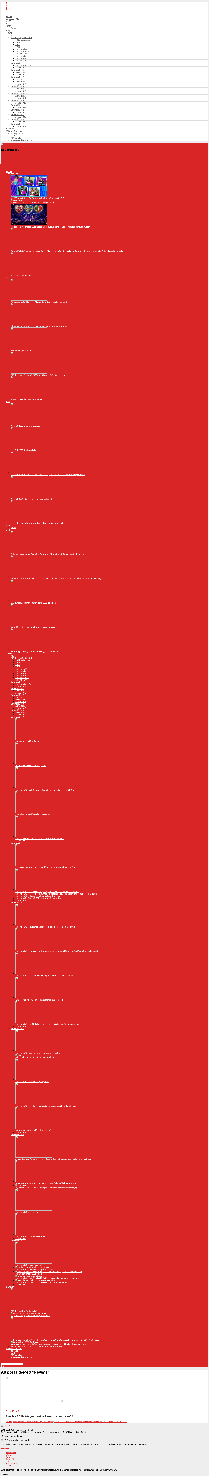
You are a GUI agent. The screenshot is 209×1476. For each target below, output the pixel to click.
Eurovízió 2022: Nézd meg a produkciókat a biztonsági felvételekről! (45, 927)
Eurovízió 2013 (22, 58)
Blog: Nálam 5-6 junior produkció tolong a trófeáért (33, 627)
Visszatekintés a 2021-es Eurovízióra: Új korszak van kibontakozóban (45, 867)
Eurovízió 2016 (17, 70)
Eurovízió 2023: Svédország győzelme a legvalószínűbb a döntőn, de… (46, 1106)
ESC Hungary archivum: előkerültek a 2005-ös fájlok (33, 603)
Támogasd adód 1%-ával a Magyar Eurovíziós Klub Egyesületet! (39, 302)
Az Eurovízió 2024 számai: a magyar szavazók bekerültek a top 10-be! (45, 1183)
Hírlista (9, 33)
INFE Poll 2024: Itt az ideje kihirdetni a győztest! (31, 499)
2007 (17, 44)
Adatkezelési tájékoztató (21, 140)
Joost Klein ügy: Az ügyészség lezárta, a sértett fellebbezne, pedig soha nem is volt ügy (53, 1159)
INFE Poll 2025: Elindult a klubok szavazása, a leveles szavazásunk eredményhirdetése (48, 474)
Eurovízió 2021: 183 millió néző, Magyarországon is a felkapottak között (47, 892)
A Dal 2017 (20, 82)
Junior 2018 (20, 91)
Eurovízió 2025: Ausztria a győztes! (30, 1265)
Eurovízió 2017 (17, 77)
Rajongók (10, 1459)
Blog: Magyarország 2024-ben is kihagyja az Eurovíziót (35, 651)
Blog (8, 30)
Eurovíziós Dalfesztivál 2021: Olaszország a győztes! (38, 898)
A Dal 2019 (20, 96)
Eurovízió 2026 (12, 19)
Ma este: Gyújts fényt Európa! (28, 741)
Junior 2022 (20, 112)
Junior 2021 (20, 107)
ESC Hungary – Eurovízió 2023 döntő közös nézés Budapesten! (38, 375)
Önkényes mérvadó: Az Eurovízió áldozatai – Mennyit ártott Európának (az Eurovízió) (48, 554)
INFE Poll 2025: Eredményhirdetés (25, 426)
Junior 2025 (20, 126)
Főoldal (9, 16)
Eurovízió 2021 (17, 105)
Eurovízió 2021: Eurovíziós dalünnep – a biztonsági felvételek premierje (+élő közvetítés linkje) (56, 894)
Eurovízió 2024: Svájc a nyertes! (29, 1212)
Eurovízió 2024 (17, 119)
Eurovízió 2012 (22, 56)
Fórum (8, 26)
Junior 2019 (20, 98)
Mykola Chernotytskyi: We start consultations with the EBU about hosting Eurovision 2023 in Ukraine (55, 1340)
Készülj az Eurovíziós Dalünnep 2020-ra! (32, 814)
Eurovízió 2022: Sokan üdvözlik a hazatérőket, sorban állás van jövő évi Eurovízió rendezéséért (56, 951)
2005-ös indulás (22, 40)
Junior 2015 (20, 68)
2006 (17, 42)
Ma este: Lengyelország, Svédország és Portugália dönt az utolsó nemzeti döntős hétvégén (50, 227)
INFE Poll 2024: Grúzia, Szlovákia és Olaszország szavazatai (37, 523)
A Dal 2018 (20, 89)
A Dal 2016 (20, 72)
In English (10, 129)
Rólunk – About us (14, 131)
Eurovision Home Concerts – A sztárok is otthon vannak (39, 838)
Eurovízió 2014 (22, 61)
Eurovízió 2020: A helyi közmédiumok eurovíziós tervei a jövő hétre (44, 790)
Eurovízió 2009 (22, 49)
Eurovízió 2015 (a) (23, 65)
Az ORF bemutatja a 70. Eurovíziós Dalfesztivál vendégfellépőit (38, 198)
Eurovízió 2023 (17, 114)
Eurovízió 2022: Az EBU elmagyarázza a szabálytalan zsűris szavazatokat (47, 1024)
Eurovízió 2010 (22, 51)
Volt (12, 35)
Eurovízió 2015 (17, 63)
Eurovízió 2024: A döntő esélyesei (30, 1236)
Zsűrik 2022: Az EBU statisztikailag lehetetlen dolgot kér (39, 1000)
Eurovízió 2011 (22, 54)
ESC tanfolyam (17, 138)
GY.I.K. (13, 136)
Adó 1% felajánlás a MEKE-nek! (24, 351)
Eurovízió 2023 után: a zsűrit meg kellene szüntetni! (37, 1053)
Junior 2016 (20, 75)
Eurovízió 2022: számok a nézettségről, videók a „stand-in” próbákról (45, 975)
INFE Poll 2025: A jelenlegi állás (24, 450)
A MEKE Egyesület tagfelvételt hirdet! (27, 399)
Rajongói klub (17, 133)
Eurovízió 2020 (17, 100)
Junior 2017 (20, 84)
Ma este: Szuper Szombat (22, 275)
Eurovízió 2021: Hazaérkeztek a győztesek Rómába (37, 896)
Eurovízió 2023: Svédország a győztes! (32, 1082)
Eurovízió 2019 (17, 93)
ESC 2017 (19, 79)
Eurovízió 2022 (17, 110)
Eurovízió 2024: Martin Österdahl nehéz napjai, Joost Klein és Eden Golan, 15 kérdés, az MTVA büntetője (56, 578)
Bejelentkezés (12, 1463)
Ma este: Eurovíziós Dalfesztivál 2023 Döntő (34, 1130)
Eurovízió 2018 (17, 86)
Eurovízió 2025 (17, 124)
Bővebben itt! (6, 1448)
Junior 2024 (20, 122)
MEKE (8, 21)
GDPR (8, 1466)
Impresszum (11, 1453)
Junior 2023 (20, 117)
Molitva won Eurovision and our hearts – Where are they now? (38, 1346)
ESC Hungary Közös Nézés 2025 (24, 1311)
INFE (8, 23)
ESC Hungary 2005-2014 (21, 37)
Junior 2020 (20, 103)
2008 (17, 47)
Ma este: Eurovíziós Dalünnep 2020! (30, 765)
